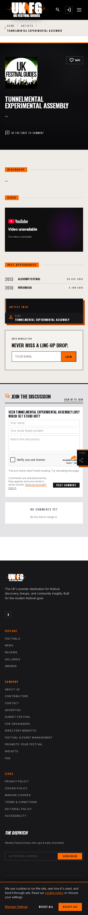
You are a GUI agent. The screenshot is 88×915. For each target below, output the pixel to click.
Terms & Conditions (21, 802)
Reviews (11, 652)
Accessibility (16, 815)
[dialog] (44, 898)
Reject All (46, 906)
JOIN (68, 356)
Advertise (13, 710)
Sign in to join (73, 399)
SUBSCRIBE (70, 856)
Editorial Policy (18, 809)
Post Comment (66, 485)
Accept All (70, 906)
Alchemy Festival (29, 279)
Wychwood (25, 287)
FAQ (8, 758)
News (9, 645)
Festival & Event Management (29, 737)
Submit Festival (17, 716)
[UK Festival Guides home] (44, 578)
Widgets (11, 751)
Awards (11, 666)
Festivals (12, 638)
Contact (12, 703)
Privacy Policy (17, 781)
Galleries (12, 659)
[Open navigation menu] (79, 10)
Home (11, 25)
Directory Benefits (20, 730)
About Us (12, 689)
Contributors (16, 696)
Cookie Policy (16, 788)
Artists (27, 25)
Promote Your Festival (24, 744)
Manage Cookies (18, 795)
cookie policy (54, 893)
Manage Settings (16, 906)
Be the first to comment (24, 132)
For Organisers (17, 723)
